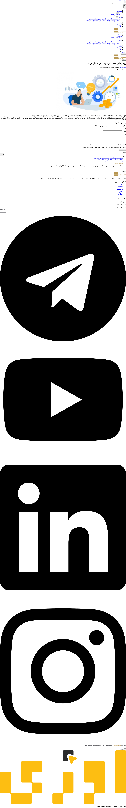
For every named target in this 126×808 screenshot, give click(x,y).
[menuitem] (117, 13)
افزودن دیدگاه (122, 144)
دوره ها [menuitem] (120, 12)
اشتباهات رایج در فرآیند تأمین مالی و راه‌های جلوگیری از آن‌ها (108, 158)
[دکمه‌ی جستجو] (124, 6)
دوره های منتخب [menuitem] (116, 15)
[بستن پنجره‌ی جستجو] (125, 2)
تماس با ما (120, 186)
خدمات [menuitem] (120, 17)
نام (124, 128)
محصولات (120, 187)
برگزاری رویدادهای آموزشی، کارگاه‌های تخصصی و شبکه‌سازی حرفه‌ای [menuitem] (103, 20)
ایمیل (124, 131)
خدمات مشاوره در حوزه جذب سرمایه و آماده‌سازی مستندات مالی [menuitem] (104, 21)
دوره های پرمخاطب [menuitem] (115, 14)
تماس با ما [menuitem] (119, 26)
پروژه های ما (120, 189)
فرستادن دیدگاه (122, 149)
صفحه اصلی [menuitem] (119, 11)
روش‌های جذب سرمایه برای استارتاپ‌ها (113, 160)
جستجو (124, 152)
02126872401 (3, 209)
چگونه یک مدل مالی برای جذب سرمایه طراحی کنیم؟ (110, 159)
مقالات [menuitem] (120, 23)
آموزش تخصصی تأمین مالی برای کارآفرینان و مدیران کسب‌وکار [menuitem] (104, 19)
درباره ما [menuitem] (119, 24)
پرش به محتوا (122, 0)
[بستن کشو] (125, 8)
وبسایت (124, 133)
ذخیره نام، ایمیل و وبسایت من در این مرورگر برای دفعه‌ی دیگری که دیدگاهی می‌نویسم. (104, 147)
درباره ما (121, 184)
